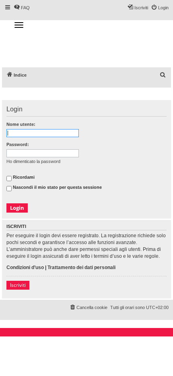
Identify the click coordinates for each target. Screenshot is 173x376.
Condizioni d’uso (25, 267)
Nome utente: (20, 124)
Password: (17, 144)
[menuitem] (163, 75)
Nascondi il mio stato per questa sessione (57, 187)
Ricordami (23, 177)
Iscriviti (18, 285)
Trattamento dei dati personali (81, 267)
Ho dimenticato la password (33, 161)
